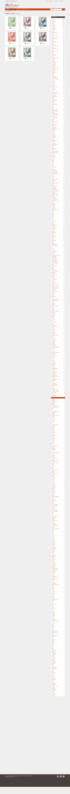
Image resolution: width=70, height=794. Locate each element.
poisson (58, 233)
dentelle (58, 364)
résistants (58, 161)
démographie (58, 524)
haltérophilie (58, 517)
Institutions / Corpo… (58, 45)
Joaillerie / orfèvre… (58, 631)
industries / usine (58, 245)
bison (58, 647)
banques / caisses (58, 460)
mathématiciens (58, 339)
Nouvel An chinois (58, 86)
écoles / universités (58, 200)
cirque (58, 201)
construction (58, 289)
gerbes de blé (58, 240)
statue (58, 348)
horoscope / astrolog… (58, 150)
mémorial (58, 315)
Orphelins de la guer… (58, 285)
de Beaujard (58, 69)
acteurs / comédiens (58, 114)
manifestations (58, 375)
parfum (58, 508)
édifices (58, 120)
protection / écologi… (58, 152)
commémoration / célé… (58, 347)
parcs (58, 184)
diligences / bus (58, 225)
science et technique (58, 50)
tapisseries (58, 269)
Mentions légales (25, 775)
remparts (58, 420)
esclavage (58, 564)
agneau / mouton (58, 635)
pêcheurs (58, 463)
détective (58, 447)
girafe (58, 540)
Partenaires (13, 775)
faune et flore (58, 385)
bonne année (58, 296)
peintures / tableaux (58, 37)
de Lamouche (58, 82)
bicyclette (58, 341)
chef (58, 611)
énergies (58, 489)
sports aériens (58, 449)
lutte (58, 601)
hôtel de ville (58, 392)
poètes (58, 160)
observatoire (58, 485)
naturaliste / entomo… (58, 405)
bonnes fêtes (58, 142)
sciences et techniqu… (58, 57)
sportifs (58, 431)
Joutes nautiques (58, 576)
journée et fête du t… (58, 288)
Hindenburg (58, 220)
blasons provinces (58, 185)
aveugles (58, 567)
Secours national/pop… (58, 528)
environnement (58, 236)
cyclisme (58, 331)
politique (58, 403)
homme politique (58, 96)
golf (58, 387)
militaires (58, 81)
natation (58, 600)
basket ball (58, 571)
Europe (58, 102)
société (58, 30)
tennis (58, 480)
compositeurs (58, 156)
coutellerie (58, 677)
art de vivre (58, 58)
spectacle (58, 365)
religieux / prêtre (58, 325)
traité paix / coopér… (58, 305)
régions (58, 132)
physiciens (58, 224)
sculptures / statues (58, 77)
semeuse (58, 61)
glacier (58, 643)
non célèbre (58, 321)
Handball (58, 471)
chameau (58, 636)
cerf (58, 603)
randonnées (58, 493)
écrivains (58, 60)
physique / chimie (58, 599)
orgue (58, 467)
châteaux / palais (58, 48)
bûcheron (58, 625)
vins (58, 451)
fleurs (58, 52)
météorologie (58, 652)
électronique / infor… (58, 379)
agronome (58, 581)
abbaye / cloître (58, 126)
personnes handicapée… (58, 496)
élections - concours (58, 632)
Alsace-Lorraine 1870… (58, 407)
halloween (58, 412)
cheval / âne (58, 169)
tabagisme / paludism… (58, 584)
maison (58, 295)
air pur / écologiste (58, 511)
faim (58, 665)
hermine (58, 589)
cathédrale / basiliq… (58, 68)
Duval (58, 181)
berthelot (58, 501)
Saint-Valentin (58, 54)
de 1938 (58, 440)
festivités (58, 24)
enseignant (58, 593)
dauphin (58, 557)
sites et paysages (58, 32)
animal (58, 36)
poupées (58, 360)
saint (58, 253)
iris (58, 323)
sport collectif (58, 76)
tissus (58, 177)
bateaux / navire (58, 94)
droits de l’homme (58, 401)
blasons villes (58, 145)
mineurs (58, 545)
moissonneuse (58, 435)
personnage (58, 395)
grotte (58, 553)
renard (58, 656)
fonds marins (58, 661)
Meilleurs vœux (58, 72)
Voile (58, 533)
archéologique (58, 383)
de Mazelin (58, 343)
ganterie (58, 669)
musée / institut (58, 172)
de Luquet (58, 85)
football (58, 98)
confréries (58, 684)
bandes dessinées (58, 41)
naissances (58, 543)
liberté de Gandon (58, 104)
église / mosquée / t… (58, 110)
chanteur (58, 141)
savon (58, 627)
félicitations (58, 639)
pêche (58, 675)
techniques (58, 361)
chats (58, 381)
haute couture (58, 313)
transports (58, 38)
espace (58, 146)
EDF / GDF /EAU (58, 689)
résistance (58, 205)
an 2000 (58, 531)
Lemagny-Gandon (58, 568)
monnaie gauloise (58, 260)
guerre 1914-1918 (58, 144)
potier (58, 617)
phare (58, 212)
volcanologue (58, 559)
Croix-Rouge (58, 64)
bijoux (58, 585)
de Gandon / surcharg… (58, 335)
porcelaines (58, 491)
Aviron (58, 468)
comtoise (58, 629)
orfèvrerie (58, 448)
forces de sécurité (58, 189)
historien (58, 439)
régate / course (58, 555)
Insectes (58, 149)
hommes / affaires (58, 668)
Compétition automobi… (58, 452)
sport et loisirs (58, 25)
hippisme (58, 613)
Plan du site (30, 775)
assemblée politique (58, 368)
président (58, 293)
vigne (58, 465)
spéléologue (58, 548)
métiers (58, 74)
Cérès (58, 80)
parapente (58, 608)
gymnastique (58, 657)
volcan (58, 512)
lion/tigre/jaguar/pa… (58, 569)
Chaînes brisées (58, 500)
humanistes (58, 577)
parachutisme (58, 679)
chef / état (58, 192)
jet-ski (58, 633)
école (58, 481)
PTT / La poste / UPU (58, 92)
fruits (58, 165)
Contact (9, 775)
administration (58, 228)
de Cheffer (58, 277)
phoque (58, 596)
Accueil (8, 9)
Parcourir (24, 9)
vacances (58, 106)
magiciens (58, 691)
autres (58, 421)
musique (58, 112)
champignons (58, 363)
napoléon (58, 213)
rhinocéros (58, 549)
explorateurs (58, 137)
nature (58, 22)
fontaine (58, 357)
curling (58, 552)
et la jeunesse (58, 89)
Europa (58, 176)
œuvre (58, 393)
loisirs (58, 33)
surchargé (58, 249)
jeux (58, 168)
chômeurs (58, 640)
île (58, 409)
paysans (58, 436)
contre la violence (58, 457)
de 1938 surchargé (58, 509)
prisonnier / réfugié (58, 525)
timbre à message (58, 34)
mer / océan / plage (58, 117)
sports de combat (58, 300)
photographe (58, 188)
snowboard (58, 537)
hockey (58, 527)
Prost (58, 529)
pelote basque (58, 667)
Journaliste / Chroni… (58, 261)
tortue (58, 453)
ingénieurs (58, 329)
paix (58, 153)
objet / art (58, 29)
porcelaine (58, 655)
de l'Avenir (58, 130)
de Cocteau (58, 487)
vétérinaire (58, 556)
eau (58, 248)
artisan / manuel (58, 355)
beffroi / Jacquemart (58, 311)
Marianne (58, 26)
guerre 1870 (58, 604)
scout (58, 623)
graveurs (58, 443)
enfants (58, 301)
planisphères (58, 572)
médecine (58, 303)
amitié (58, 624)
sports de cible (58, 256)
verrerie (58, 644)
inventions (58, 319)
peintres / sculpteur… (58, 109)
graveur (58, 495)
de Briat (58, 97)
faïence (58, 433)
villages (58, 125)
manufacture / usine (58, 516)
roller (58, 609)
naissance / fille (58, 257)
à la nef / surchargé (58, 685)
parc (58, 349)
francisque (58, 312)
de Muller (58, 273)
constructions (58, 28)
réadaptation (58, 683)
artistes (58, 42)
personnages (58, 21)
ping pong (58, 477)
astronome (58, 432)
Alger (58, 337)
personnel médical (58, 121)
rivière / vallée (58, 197)
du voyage (58, 333)
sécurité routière (58, 547)
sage (58, 105)
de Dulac (58, 196)
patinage (58, 464)
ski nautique (58, 672)
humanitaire (58, 371)
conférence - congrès (58, 389)
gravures (58, 356)
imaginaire (58, 88)
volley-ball (58, 612)
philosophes (58, 272)
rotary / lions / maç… (58, 372)
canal (58, 607)
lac (58, 444)
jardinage (58, 316)
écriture (58, 46)
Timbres (12, 9)
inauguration (58, 419)
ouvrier (58, 587)
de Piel (58, 521)
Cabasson (58, 541)
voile (58, 515)
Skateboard (58, 619)
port (58, 164)
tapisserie (58, 488)
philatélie (58, 70)
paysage (58, 118)
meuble (58, 475)
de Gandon (58, 116)
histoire (58, 44)
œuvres (58, 53)
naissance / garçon (58, 265)
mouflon (58, 663)
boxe (58, 671)
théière (58, 695)
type (58, 20)
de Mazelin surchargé (58, 391)
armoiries (58, 561)
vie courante (58, 65)
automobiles (58, 136)
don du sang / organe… (58, 461)
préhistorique (58, 345)
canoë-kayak (58, 583)
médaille (58, 399)
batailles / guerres (58, 244)
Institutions (58, 413)
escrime (58, 459)
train (58, 108)
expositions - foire (58, 193)
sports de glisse (58, 148)
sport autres (58, 437)
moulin (58, 328)
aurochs (58, 551)
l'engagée (58, 66)
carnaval (58, 535)
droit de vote (58, 507)
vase (58, 359)
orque (58, 595)
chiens (58, 221)
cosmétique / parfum (58, 424)
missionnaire (58, 660)
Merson (58, 297)
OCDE (58, 645)
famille (58, 441)
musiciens (58, 237)
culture (58, 324)
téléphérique (58, 653)
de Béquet (58, 208)
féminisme (58, 204)
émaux (58, 503)
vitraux (58, 284)
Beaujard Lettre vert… (58, 287)
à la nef (58, 428)
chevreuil (58, 591)
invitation (58, 157)
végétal (58, 40)
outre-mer (58, 456)
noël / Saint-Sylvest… (58, 209)
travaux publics (58, 649)
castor (58, 580)
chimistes (58, 281)
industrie (58, 425)
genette (58, 664)
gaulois (58, 317)
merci (58, 280)
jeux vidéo (58, 367)
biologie (58, 651)
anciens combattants (58, 620)
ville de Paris (58, 93)
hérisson (58, 560)
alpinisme (58, 519)
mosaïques (58, 455)
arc (58, 423)
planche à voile (58, 565)
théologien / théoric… (58, 376)
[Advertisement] (46, 5)
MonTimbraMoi (58, 62)
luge (58, 536)
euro (58, 592)
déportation (58, 373)
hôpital (58, 497)
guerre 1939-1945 (58, 128)
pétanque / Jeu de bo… (58, 415)
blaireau (58, 641)
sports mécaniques (58, 291)
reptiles (58, 472)
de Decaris (58, 344)
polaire (58, 532)
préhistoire (58, 369)
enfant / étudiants (58, 473)
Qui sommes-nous (19, 775)
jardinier (58, 659)
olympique (58, 180)
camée (58, 122)
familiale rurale (58, 693)
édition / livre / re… (58, 520)
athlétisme (58, 400)
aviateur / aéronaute (58, 78)
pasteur (58, 217)
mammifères (58, 380)
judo (58, 499)
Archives (18, 9)
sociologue (58, 688)
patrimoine (58, 18)
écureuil (58, 575)
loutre (58, 681)
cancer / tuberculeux (58, 445)
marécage (58, 483)
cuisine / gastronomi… (58, 100)
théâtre (58, 264)
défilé (58, 648)
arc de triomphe (58, 396)
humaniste (58, 404)
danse (58, 241)
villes (58, 49)
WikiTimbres (16, 776)
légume (58, 276)
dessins (58, 138)
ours (58, 336)
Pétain (58, 133)
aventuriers (58, 429)
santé (58, 268)
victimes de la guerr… (58, 469)
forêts (58, 417)
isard (58, 573)
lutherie (58, 616)
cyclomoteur (58, 332)
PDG (58, 628)
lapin (58, 513)
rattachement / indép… (58, 299)
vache (58, 307)
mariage (58, 427)
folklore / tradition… (58, 113)
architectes (58, 353)
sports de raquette (58, 384)
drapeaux (58, 588)
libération (58, 304)
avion (58, 90)
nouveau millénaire (58, 411)
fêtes (58, 56)
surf (58, 637)
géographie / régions (58, 173)
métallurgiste (58, 563)
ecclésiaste (58, 377)
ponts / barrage (58, 124)
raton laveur (58, 523)
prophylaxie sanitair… (58, 579)
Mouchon (58, 327)
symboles (58, 73)
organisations (58, 232)
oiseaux (58, 84)
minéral (58, 292)
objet (58, 216)
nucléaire (58, 492)
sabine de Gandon (58, 140)
